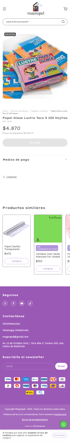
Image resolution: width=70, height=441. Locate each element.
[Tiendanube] (35, 426)
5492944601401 (11, 323)
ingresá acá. (60, 414)
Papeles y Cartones (39, 111)
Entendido (60, 435)
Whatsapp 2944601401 (16, 330)
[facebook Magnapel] (13, 303)
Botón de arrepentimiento (35, 419)
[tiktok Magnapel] (30, 303)
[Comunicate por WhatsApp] (63, 424)
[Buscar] (63, 21)
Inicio (5, 111)
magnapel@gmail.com (15, 336)
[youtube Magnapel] (21, 303)
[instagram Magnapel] (5, 303)
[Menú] (4, 9)
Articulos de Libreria (19, 111)
